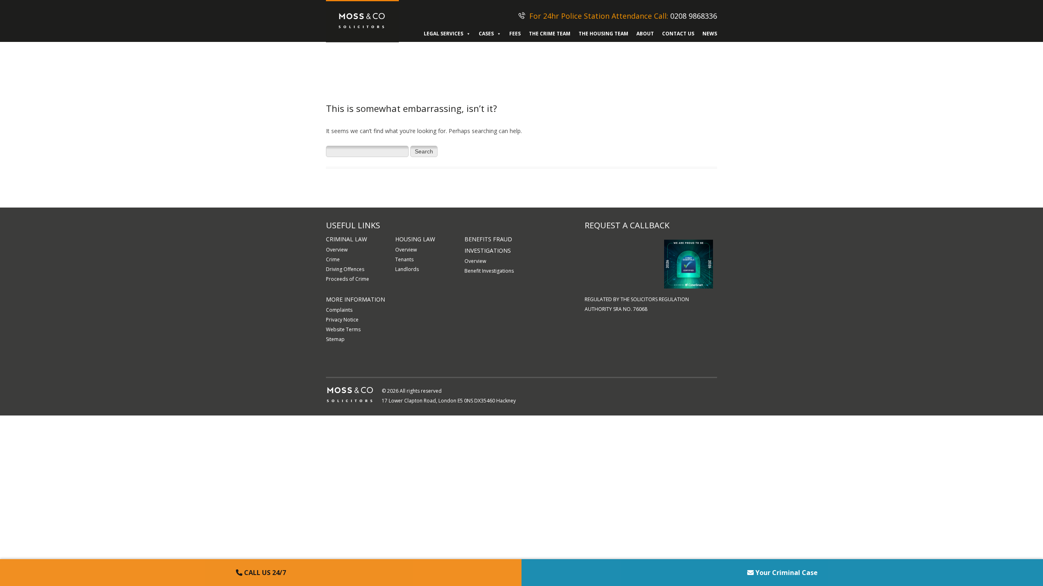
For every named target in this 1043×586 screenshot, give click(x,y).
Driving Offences (345, 269)
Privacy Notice (342, 319)
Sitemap (335, 339)
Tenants (404, 259)
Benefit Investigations (489, 270)
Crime (333, 259)
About (645, 33)
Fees (515, 33)
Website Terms (343, 329)
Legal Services (443, 33)
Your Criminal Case (786, 572)
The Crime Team (549, 33)
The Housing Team (603, 33)
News (709, 33)
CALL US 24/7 (264, 572)
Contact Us (678, 33)
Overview (337, 249)
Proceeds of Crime (347, 279)
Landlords (407, 269)
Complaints (339, 309)
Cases (486, 33)
